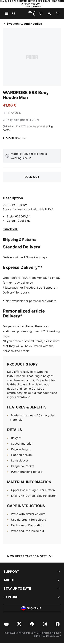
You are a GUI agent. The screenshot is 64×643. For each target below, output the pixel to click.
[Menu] (6, 13)
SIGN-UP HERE (33, 6)
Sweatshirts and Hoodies (24, 23)
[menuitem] (6, 624)
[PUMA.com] (32, 13)
